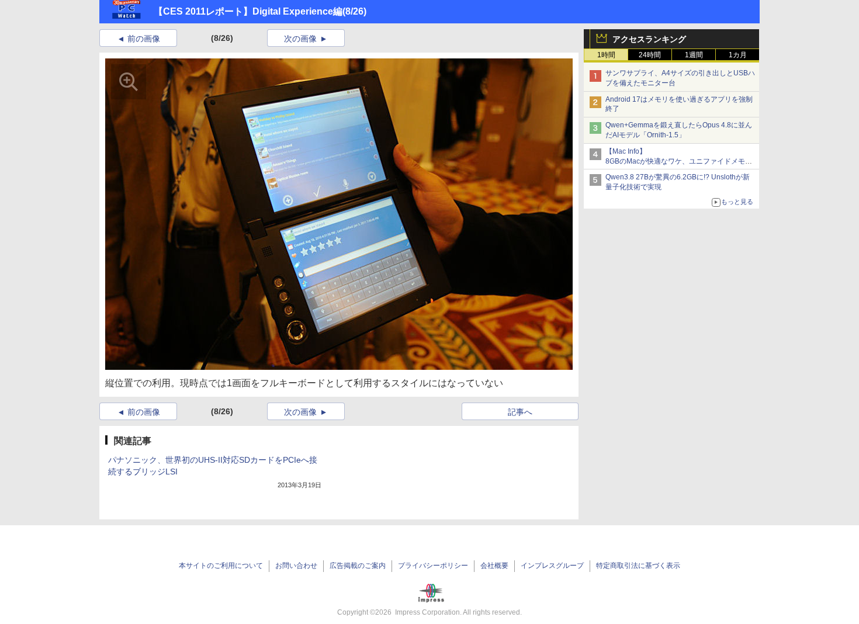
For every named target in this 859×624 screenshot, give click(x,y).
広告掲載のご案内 (358, 565)
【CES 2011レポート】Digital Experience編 (248, 11)
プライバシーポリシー (433, 565)
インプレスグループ (552, 565)
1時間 (606, 55)
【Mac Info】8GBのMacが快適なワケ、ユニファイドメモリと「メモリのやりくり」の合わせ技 (678, 161)
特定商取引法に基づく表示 (638, 565)
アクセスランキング (649, 39)
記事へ (520, 412)
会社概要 (494, 565)
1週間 (694, 55)
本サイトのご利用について (221, 565)
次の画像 (300, 38)
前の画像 (143, 38)
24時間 (650, 55)
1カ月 (738, 55)
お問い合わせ (296, 565)
